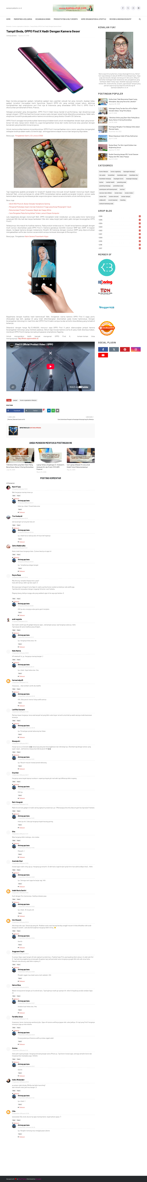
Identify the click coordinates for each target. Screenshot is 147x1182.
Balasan (16, 498)
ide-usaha (102, 175)
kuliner (101, 182)
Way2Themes (22, 1179)
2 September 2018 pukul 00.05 (20, 653)
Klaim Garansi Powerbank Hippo (36, 236)
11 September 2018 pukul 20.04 (26, 938)
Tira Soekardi (17, 516)
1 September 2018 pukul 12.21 (26, 637)
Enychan (15, 773)
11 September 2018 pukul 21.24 (26, 1098)
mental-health (110, 182)
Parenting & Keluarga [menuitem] (23, 19)
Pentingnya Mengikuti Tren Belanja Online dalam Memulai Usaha (124, 128)
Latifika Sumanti (18, 709)
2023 (120, 227)
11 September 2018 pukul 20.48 (26, 1034)
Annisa (14, 1048)
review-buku (118, 193)
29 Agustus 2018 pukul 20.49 (20, 577)
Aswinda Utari (17, 861)
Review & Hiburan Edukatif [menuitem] (120, 19)
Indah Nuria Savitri (19, 890)
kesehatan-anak (122, 175)
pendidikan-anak (118, 186)
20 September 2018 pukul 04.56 (26, 1127)
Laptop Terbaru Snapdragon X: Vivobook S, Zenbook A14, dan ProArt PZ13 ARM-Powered (50, 467)
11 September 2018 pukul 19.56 (26, 847)
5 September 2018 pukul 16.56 (20, 863)
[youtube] (103, 355)
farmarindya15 (17, 680)
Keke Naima (16, 651)
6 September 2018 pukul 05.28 (20, 922)
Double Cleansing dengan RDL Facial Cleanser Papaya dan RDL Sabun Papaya (123, 155)
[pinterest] (139, 8)
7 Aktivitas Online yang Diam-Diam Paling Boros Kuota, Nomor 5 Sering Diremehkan (20, 466)
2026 (119, 216)
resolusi (122, 189)
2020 (119, 238)
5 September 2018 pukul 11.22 (20, 804)
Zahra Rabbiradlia (18, 546)
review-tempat (125, 196)
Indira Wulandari (18, 1080)
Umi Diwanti (16, 920)
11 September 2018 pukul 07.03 (20, 1082)
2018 (119, 245)
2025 (119, 220)
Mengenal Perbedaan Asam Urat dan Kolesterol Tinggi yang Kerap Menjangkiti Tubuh (40, 207)
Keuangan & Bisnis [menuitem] (42, 19)
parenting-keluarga (104, 186)
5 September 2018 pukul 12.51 (20, 833)
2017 (119, 248)
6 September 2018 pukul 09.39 (20, 987)
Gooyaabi (38, 1179)
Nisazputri (16, 741)
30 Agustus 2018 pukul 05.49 (25, 532)
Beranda (8, 26)
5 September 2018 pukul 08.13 (20, 743)
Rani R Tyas (16, 487)
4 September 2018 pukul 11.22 (20, 682)
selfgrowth (102, 200)
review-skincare (113, 196)
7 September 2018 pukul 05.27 (26, 666)
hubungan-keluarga (129, 171)
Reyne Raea (16, 575)
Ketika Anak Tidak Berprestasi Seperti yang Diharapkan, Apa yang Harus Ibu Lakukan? (123, 100)
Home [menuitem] (8, 19)
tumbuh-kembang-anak (106, 203)
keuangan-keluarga (131, 178)
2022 (120, 230)
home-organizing (116, 171)
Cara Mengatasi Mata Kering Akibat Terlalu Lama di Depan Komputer (34, 213)
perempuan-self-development (108, 189)
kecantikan (111, 175)
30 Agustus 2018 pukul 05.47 (25, 502)
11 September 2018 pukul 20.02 (26, 877)
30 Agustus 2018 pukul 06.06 (25, 606)
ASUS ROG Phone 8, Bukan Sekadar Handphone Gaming (29, 204)
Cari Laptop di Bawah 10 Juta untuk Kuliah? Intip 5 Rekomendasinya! (78, 466)
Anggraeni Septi (18, 951)
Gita (13, 831)
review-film (102, 196)
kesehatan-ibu (133, 175)
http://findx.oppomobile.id (28, 338)
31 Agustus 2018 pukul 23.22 (19, 621)
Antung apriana (11, 36)
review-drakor (129, 193)
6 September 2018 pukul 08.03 (20, 953)
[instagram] (133, 8)
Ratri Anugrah (17, 802)
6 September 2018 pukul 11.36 (20, 1019)
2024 (120, 223)
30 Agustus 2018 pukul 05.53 (25, 561)
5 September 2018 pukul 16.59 (20, 892)
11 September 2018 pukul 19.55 (26, 759)
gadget (15, 400)
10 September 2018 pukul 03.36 (26, 696)
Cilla (13, 1111)
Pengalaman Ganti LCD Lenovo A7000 (29, 136)
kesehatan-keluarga (105, 178)
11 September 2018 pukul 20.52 (26, 1066)
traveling (122, 200)
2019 (119, 241)
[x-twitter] (128, 8)
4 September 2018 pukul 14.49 (20, 712)
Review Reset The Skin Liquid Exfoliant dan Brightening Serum (123, 146)
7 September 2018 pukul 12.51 (20, 1050)
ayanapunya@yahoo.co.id (14, 8)
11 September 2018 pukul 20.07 (26, 1003)
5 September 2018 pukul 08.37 (20, 775)
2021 (120, 234)
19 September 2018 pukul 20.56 (20, 1113)
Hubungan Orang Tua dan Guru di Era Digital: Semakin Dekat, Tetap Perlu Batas (123, 109)
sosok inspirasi (112, 200)
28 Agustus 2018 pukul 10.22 (19, 489)
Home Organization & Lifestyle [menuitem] (93, 19)
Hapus (18, 495)
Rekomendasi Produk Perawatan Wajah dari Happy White (30, 210)
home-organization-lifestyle (21, 26)
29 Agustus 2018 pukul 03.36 (20, 518)
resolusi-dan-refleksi (105, 193)
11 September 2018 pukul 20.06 (26, 971)
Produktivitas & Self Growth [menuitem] (66, 19)
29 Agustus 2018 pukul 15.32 (19, 548)
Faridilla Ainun (17, 1017)
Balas (14, 495)
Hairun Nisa (16, 985)
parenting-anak (121, 182)
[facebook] (123, 8)
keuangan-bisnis (118, 178)
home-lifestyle (103, 171)
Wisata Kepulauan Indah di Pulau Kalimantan (123, 136)
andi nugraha (17, 619)
